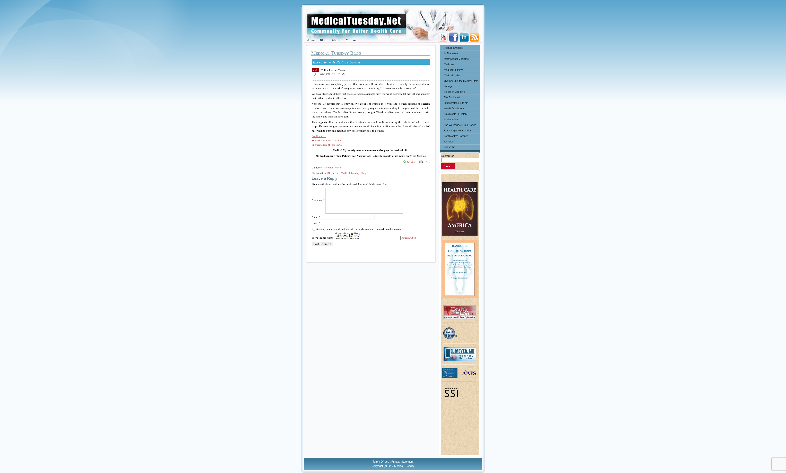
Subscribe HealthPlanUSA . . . (328, 145)
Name (316, 217)
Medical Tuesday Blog (353, 173)
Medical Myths (333, 167)
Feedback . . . (319, 136)
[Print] (421, 161)
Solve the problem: (322, 237)
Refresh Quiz (408, 237)
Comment (318, 200)
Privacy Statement (402, 461)
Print (428, 162)
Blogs (330, 173)
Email (316, 223)
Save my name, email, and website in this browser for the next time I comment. (359, 229)
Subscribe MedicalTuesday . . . (328, 140)
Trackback (412, 162)
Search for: (447, 155)
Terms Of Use (381, 461)
